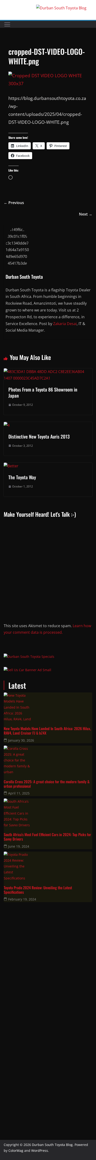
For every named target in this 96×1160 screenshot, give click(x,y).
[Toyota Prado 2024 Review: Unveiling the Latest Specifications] (48, 866)
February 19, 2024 (22, 899)
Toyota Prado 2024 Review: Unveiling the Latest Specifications (38, 890)
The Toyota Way (22, 477)
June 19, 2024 (18, 846)
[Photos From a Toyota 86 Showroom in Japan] (48, 371)
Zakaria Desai (65, 323)
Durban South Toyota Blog (52, 1144)
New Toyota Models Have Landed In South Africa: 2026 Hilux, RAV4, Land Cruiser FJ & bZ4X (47, 730)
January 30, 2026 (21, 740)
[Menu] (7, 24)
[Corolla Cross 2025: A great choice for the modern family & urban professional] (48, 760)
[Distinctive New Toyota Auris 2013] (7, 425)
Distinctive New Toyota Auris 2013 (39, 436)
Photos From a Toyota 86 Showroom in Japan (42, 392)
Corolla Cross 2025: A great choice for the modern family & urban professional (46, 783)
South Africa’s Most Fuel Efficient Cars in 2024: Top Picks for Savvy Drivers (47, 836)
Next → (85, 214)
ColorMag (15, 1150)
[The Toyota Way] (11, 465)
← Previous (14, 202)
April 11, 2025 (19, 793)
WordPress (39, 1150)
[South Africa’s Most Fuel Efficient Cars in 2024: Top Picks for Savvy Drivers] (48, 812)
